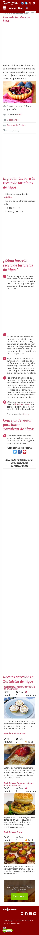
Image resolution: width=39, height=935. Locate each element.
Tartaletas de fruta (13, 832)
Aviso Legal (9, 920)
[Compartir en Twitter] (14, 452)
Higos (16, 131)
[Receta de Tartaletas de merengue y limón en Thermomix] (19, 717)
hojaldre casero (22, 404)
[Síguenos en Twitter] (26, 3)
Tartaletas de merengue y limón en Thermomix (19, 688)
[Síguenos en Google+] (30, 3)
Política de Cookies (12, 923)
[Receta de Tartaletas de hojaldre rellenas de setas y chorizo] (19, 813)
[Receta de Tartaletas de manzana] (19, 764)
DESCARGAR (20, 896)
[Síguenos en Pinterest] (34, 3)
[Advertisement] (19, 42)
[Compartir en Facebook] (19, 452)
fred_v (26, 414)
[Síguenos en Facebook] (22, 3)
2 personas (13, 119)
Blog (20, 8)
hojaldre (8, 197)
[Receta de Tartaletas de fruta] (19, 862)
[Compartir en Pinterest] (24, 452)
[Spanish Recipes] (26, 8)
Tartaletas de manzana (15, 733)
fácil (19, 114)
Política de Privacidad (24, 920)
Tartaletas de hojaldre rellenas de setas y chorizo (18, 784)
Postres (9, 131)
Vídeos (12, 8)
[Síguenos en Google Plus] (30, 913)
